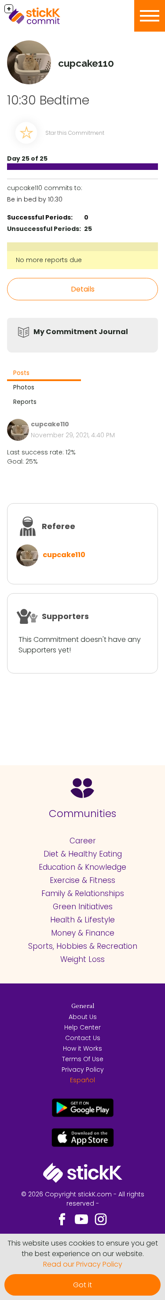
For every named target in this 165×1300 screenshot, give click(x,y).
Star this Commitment (74, 133)
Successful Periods (39, 217)
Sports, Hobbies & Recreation (82, 946)
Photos (23, 387)
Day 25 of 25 (27, 158)
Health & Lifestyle (82, 920)
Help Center (82, 1027)
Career (83, 840)
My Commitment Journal (80, 332)
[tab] (44, 374)
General (82, 1006)
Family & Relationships (82, 893)
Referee (58, 526)
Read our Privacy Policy (82, 1264)
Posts (21, 372)
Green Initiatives (83, 906)
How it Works (82, 1048)
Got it (82, 1285)
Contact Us (82, 1038)
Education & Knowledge (82, 867)
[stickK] (48, 16)
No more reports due (49, 260)
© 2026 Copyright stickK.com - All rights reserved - (82, 1199)
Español (82, 1080)
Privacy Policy (83, 1069)
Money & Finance (82, 933)
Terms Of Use (82, 1059)
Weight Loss (82, 959)
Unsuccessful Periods (43, 228)
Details (83, 289)
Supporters (65, 616)
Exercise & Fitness (82, 880)
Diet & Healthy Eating (83, 854)
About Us (83, 1016)
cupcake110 (64, 555)
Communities (82, 814)
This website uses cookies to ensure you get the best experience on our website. (82, 1248)
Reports (25, 401)
